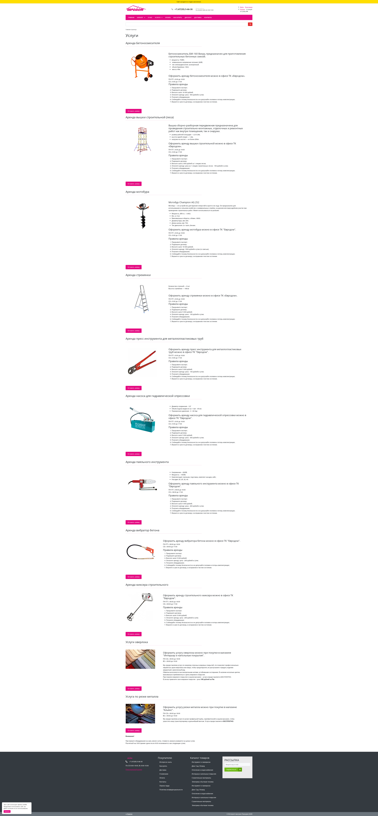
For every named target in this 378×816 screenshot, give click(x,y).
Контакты (162, 782)
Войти (242, 7)
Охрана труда (164, 786)
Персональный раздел (134, 769)
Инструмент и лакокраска (201, 762)
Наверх (129, 814)
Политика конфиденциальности (171, 789)
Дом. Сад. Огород (198, 766)
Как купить (163, 766)
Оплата (162, 778)
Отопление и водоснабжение (202, 770)
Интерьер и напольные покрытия (204, 774)
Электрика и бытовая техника (202, 782)
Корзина (242, 9)
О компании (163, 774)
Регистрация (248, 7)
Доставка (162, 770)
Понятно (7, 811)
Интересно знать (165, 762)
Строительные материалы (201, 778)
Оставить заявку (134, 111)
